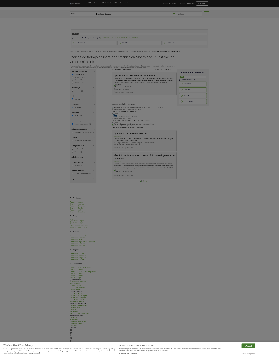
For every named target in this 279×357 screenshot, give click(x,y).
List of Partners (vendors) (128, 353)
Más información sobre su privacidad (27, 353)
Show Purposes (248, 353)
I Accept (248, 346)
